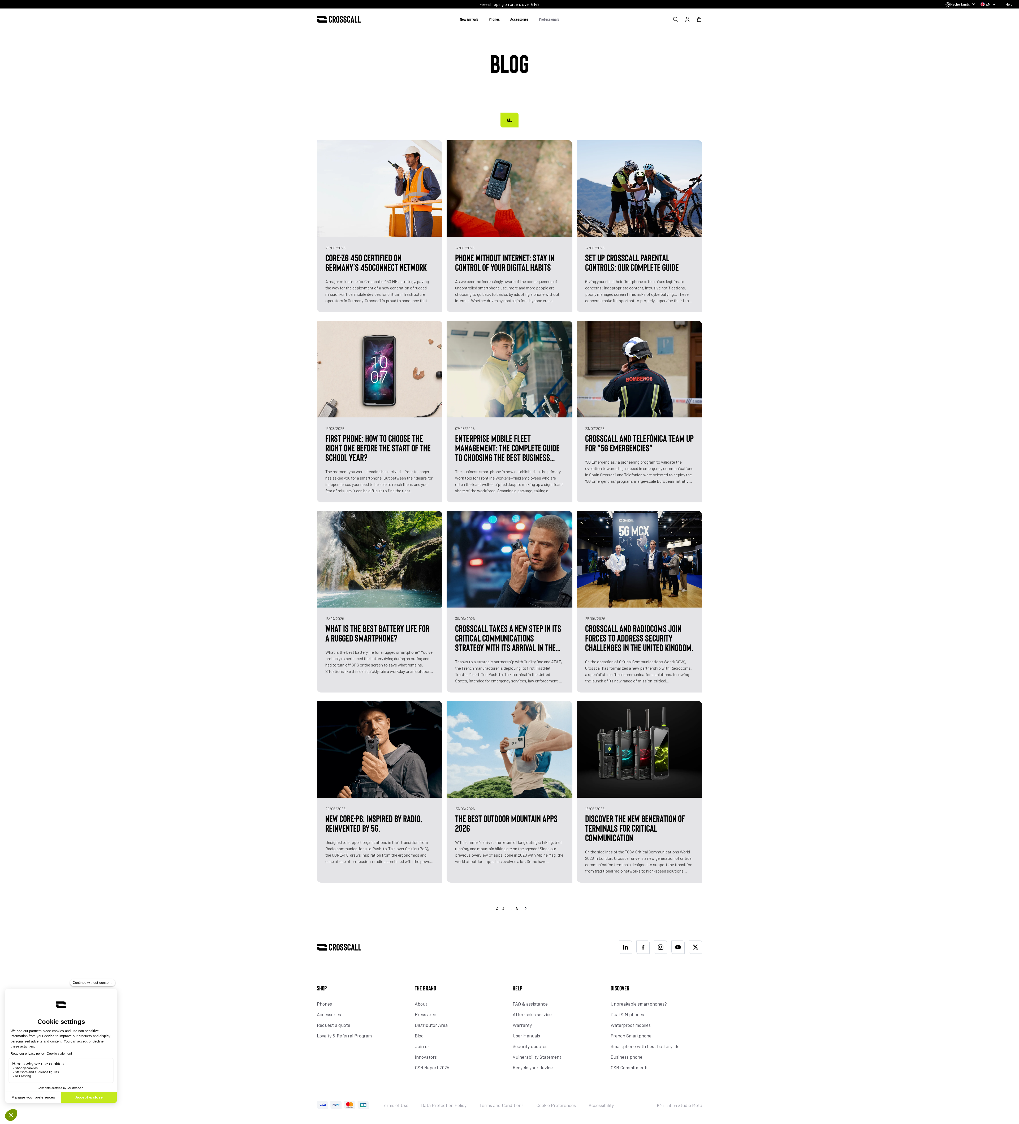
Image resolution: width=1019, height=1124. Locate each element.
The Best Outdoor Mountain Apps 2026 (506, 823)
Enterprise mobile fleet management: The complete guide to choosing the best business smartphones (507, 447)
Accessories (519, 19)
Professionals (549, 19)
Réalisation (679, 1105)
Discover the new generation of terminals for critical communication (635, 828)
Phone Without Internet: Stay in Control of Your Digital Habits (504, 262)
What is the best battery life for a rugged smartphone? (377, 633)
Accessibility (601, 1105)
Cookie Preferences (556, 1105)
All (509, 120)
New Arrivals (469, 19)
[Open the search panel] (675, 19)
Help (1009, 4)
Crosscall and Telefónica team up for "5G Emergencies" (639, 442)
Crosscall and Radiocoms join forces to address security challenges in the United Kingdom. (639, 637)
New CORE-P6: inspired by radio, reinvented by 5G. (373, 823)
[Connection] (687, 19)
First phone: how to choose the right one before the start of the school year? (378, 447)
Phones (494, 19)
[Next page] (526, 908)
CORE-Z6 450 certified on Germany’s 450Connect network (376, 262)
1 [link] (490, 908)
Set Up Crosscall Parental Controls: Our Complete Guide (632, 262)
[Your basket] (699, 19)
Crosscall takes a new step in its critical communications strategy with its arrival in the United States (508, 637)
